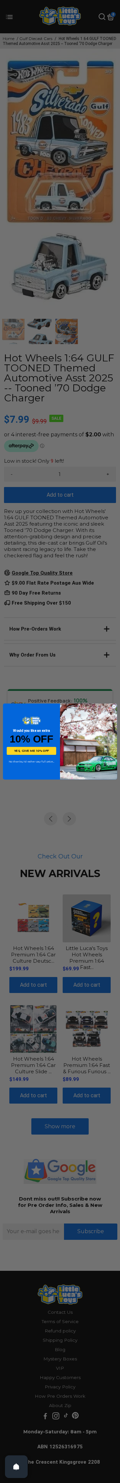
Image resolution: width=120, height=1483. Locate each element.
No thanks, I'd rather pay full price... (31, 761)
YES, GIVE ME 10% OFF (31, 751)
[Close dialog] (114, 706)
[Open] (16, 1466)
